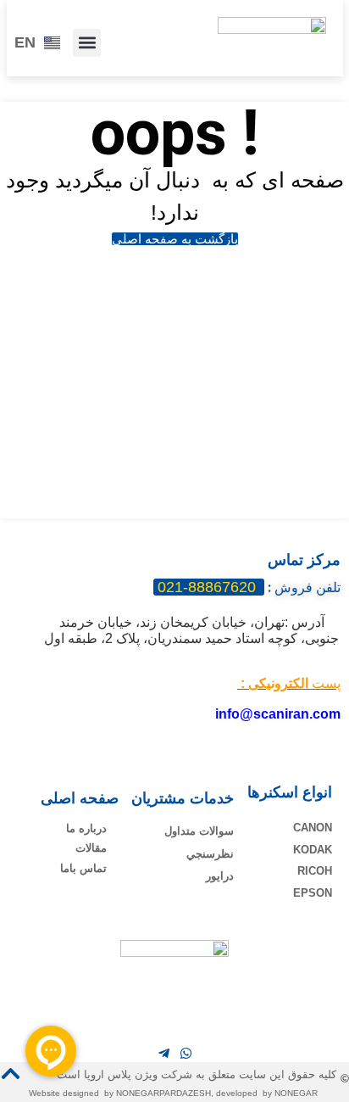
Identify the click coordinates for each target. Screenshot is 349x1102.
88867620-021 (209, 587)
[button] (87, 43)
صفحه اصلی (80, 798)
